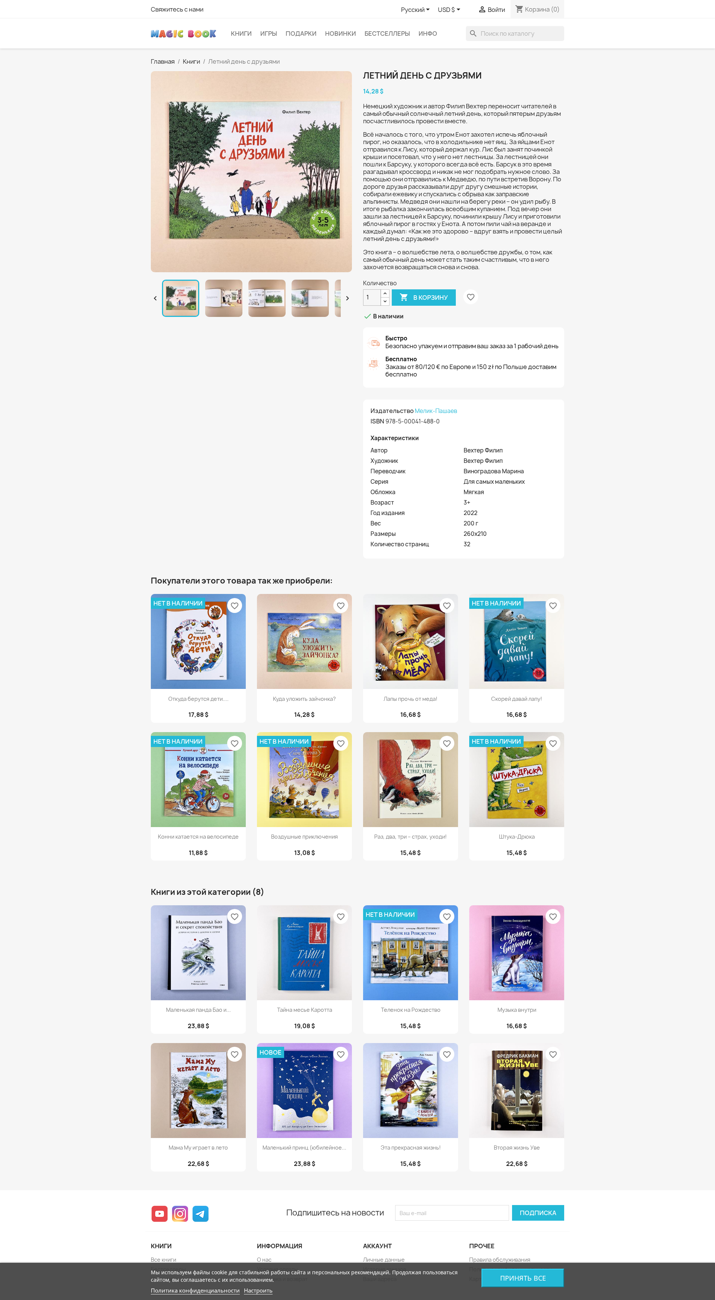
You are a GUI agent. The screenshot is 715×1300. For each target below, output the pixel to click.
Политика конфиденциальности (195, 1290)
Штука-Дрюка (517, 836)
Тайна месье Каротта (304, 1009)
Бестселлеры (387, 33)
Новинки (340, 33)
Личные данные (384, 1259)
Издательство (392, 410)
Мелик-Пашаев (436, 411)
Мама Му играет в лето (198, 1147)
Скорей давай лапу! (516, 698)
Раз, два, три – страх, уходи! (410, 836)
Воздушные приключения (304, 836)
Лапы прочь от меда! (411, 698)
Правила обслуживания (499, 1259)
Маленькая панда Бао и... (198, 1009)
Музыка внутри (517, 1009)
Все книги (163, 1259)
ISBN (377, 421)
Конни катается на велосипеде (198, 836)
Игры (268, 33)
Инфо (428, 33)
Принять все (523, 1278)
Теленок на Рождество (411, 1009)
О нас (264, 1259)
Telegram (201, 1214)
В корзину (424, 297)
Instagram (180, 1214)
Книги (241, 33)
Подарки (301, 33)
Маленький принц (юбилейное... (304, 1147)
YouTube (160, 1214)
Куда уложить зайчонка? (304, 698)
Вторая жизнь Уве (517, 1147)
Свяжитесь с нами (177, 9)
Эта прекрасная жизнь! (411, 1147)
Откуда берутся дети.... (198, 698)
